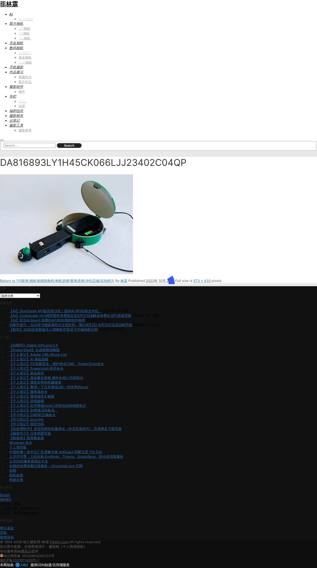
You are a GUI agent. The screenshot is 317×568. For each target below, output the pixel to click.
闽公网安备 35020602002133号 (29, 556)
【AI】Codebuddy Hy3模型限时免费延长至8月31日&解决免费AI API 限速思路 (70, 315)
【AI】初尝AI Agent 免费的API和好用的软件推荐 (47, 320)
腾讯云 (26, 551)
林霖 (123, 281)
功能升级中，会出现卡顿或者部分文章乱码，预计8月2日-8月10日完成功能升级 (70, 325)
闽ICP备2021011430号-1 (19, 560)
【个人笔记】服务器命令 (28, 391)
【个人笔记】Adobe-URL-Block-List (38, 354)
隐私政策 (16, 475)
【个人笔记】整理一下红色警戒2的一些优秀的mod (48, 387)
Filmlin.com (59, 542)
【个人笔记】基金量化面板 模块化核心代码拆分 (46, 377)
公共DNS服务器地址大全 (28, 461)
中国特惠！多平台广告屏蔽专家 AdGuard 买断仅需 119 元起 (55, 452)
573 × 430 (202, 281)
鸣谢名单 (16, 480)
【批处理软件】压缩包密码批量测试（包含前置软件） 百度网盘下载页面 (65, 429)
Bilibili (5, 495)
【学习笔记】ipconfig (26, 419)
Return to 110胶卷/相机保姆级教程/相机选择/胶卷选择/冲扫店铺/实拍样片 (57, 281)
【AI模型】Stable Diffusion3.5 (33, 345)
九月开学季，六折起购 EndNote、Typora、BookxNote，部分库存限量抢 (66, 456)
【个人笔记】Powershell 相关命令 (36, 368)
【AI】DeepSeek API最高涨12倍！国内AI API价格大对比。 (55, 311)
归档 (12, 470)
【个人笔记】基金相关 (26, 373)
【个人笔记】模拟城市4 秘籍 (31, 396)
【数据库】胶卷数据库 (26, 438)
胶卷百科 (7, 537)
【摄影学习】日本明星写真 (30, 433)
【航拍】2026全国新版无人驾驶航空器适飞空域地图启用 (53, 329)
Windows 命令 (20, 442)
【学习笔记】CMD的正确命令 (32, 415)
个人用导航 (18, 447)
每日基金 (7, 528)
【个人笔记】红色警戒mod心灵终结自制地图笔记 (47, 405)
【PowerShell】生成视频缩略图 (34, 350)
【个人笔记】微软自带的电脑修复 (35, 382)
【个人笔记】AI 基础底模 (28, 359)
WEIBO (5, 499)
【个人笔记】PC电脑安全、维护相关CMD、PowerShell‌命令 (56, 364)
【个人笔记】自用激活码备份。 (33, 410)
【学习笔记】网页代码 (26, 424)
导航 (3, 532)
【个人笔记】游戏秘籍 (26, 401)
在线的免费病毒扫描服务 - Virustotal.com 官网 (46, 466)
